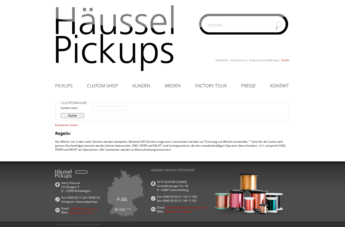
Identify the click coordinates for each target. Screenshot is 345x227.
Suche (285, 60)
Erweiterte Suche (66, 125)
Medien (173, 86)
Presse (248, 86)
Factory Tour (211, 86)
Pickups (64, 86)
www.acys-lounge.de (178, 211)
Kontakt (279, 86)
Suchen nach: (69, 108)
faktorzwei (94, 224)
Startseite (221, 60)
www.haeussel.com (81, 212)
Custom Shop (102, 86)
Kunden (141, 86)
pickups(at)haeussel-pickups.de (186, 207)
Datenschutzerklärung (263, 60)
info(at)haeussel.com (83, 208)
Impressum (238, 60)
